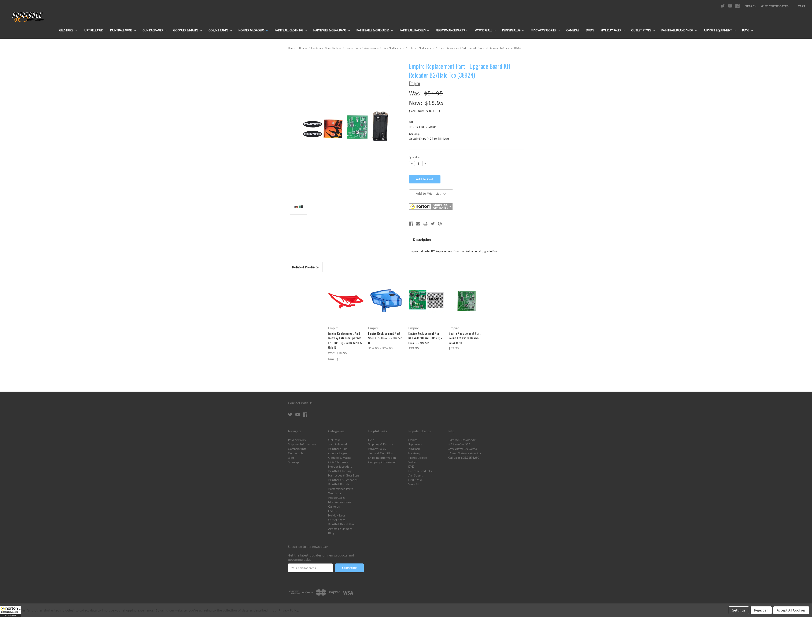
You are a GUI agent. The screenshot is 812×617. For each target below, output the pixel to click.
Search (751, 6)
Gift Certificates (775, 6)
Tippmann (415, 444)
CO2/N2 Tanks (218, 30)
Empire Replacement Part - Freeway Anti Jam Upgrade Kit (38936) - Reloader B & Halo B (345, 340)
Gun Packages (153, 30)
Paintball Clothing (289, 30)
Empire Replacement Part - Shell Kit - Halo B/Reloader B (385, 338)
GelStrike (66, 30)
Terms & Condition (380, 453)
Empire (412, 440)
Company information (382, 462)
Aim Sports (415, 475)
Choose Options (345, 303)
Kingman (414, 448)
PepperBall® (511, 30)
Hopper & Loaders (252, 30)
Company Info (297, 448)
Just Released (93, 30)
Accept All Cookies (791, 610)
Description (422, 239)
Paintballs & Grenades (373, 30)
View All (413, 484)
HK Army (414, 453)
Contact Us (295, 453)
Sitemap (293, 462)
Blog (746, 30)
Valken (412, 462)
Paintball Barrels (413, 30)
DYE (411, 466)
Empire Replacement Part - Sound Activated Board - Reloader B (466, 338)
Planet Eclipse (417, 457)
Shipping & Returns (381, 444)
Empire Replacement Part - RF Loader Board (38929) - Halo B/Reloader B (425, 338)
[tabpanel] (346, 320)
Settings (738, 610)
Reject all (761, 610)
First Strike (415, 480)
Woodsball (484, 30)
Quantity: (414, 157)
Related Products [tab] (305, 267)
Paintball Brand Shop (677, 30)
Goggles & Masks (186, 30)
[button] (10, 611)
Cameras (572, 30)
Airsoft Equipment (718, 30)
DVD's (590, 30)
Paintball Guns (121, 30)
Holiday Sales (611, 30)
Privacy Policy (297, 440)
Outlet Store (641, 30)
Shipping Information (302, 444)
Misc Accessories (544, 30)
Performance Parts (450, 30)
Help (371, 440)
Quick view (345, 296)
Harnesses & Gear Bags (330, 30)
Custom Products (420, 471)
